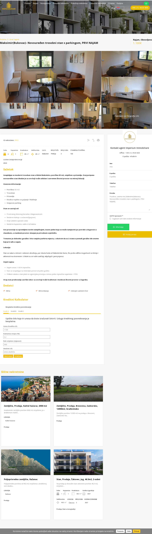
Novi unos (8, 356)
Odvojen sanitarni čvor (79, 291)
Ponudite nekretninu (61, 3)
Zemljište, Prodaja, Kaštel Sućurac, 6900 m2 (25, 406)
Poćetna (3, 39)
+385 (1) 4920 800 (132, 153)
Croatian (120, 8)
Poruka (112, 193)
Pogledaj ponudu (25, 396)
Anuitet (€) (7, 348)
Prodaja (27, 3)
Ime (111, 163)
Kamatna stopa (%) (11, 334)
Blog (113, 8)
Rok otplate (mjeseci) (12, 341)
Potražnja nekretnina (79, 3)
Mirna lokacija (44, 291)
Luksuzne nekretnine (98, 3)
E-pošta (112, 173)
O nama (111, 3)
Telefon (113, 183)
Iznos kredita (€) (10, 326)
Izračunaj (18, 356)
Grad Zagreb (14, 39)
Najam (35, 3)
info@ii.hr (133, 156)
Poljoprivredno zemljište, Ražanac (21, 479)
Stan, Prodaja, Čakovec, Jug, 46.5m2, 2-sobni (78, 479)
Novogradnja (45, 3)
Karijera (120, 3)
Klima (8, 291)
